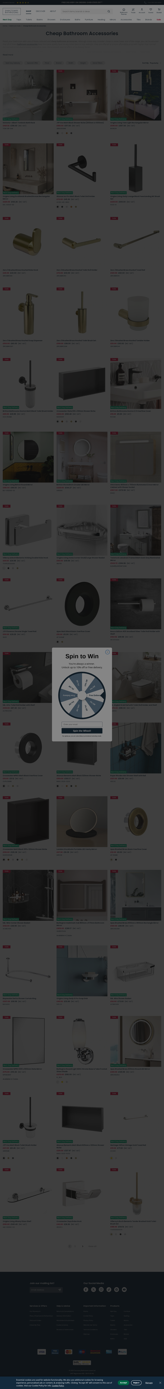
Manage (149, 1382)
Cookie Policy (58, 1385)
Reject (136, 1382)
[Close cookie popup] (160, 1383)
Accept (123, 1382)
